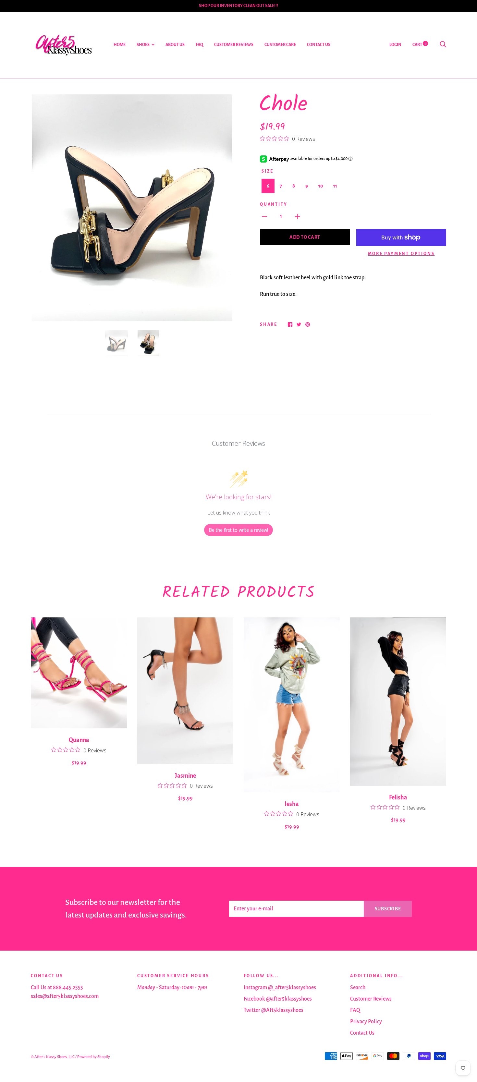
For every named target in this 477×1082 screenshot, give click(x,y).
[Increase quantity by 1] (297, 216)
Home (120, 45)
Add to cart (304, 237)
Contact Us (318, 45)
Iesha (292, 804)
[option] (132, 208)
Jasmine (185, 775)
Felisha (398, 797)
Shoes (143, 45)
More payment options (401, 253)
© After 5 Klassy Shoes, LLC (53, 1057)
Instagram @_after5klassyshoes (280, 988)
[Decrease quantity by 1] (264, 216)
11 (335, 185)
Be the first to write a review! (238, 530)
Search (357, 988)
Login (395, 45)
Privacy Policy (366, 1022)
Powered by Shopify (93, 1057)
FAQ (199, 45)
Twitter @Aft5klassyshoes (273, 1010)
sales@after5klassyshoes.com (65, 996)
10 (320, 185)
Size (268, 171)
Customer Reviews (233, 45)
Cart (419, 45)
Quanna (79, 740)
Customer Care (280, 45)
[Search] (443, 45)
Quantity (273, 204)
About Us (175, 45)
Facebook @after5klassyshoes (278, 999)
